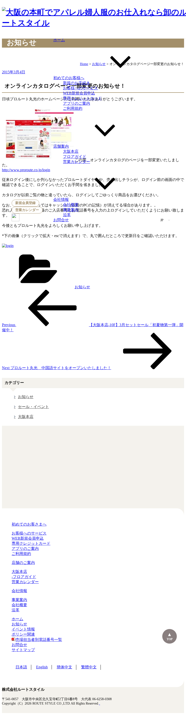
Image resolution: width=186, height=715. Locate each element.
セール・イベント (33, 407)
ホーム (59, 40)
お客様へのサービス (80, 88)
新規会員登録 (25, 203)
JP (162, 220)
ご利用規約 (72, 108)
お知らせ (82, 287)
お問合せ (61, 220)
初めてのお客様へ (68, 78)
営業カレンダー (27, 210)
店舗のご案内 (23, 563)
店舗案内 (61, 146)
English (42, 667)
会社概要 (70, 205)
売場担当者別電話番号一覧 (39, 640)
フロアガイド (74, 156)
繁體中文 (89, 667)
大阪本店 (70, 151)
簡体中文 (64, 667)
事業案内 (70, 210)
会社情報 (61, 199)
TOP (169, 639)
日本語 (21, 667)
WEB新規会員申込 (79, 93)
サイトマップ (23, 650)
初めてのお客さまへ (29, 524)
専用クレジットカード (82, 98)
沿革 (67, 215)
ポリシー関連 (23, 634)
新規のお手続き (76, 83)
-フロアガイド (24, 577)
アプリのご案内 (76, 103)
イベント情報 (23, 629)
